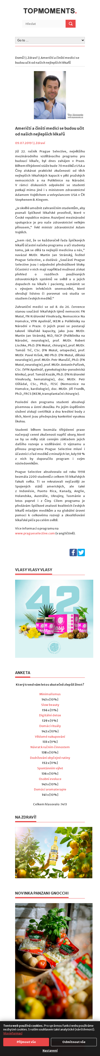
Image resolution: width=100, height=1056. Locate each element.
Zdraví (32, 58)
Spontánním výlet (50, 768)
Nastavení (50, 1050)
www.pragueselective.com (35, 533)
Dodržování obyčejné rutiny (50, 758)
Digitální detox (50, 715)
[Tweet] (81, 555)
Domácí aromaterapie (50, 789)
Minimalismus (50, 694)
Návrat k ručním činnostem (50, 747)
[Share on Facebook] (73, 555)
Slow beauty (50, 705)
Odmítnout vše (73, 1042)
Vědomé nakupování (50, 737)
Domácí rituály (50, 726)
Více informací (12, 1033)
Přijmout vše (26, 1042)
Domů (19, 58)
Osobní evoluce (50, 779)
